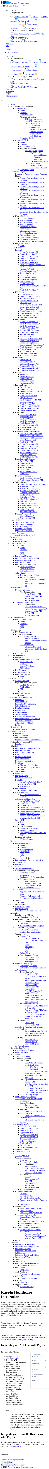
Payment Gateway (21, 17)
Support (18, 1259)
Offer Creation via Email (38, 1071)
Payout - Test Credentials (24, 752)
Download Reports (32, 1044)
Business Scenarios (22, 672)
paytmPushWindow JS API (30, 801)
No (11, 1462)
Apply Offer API (26, 417)
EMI (21, 689)
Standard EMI (30, 1082)
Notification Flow (22, 793)
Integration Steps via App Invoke (32, 1221)
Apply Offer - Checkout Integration (28, 1099)
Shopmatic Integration (28, 227)
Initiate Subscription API (29, 294)
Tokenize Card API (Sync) (30, 489)
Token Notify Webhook (29, 491)
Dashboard (14, 1358)
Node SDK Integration (23, 527)
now (25, 1427)
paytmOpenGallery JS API (30, 814)
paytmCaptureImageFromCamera (32, 812)
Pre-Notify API (25, 303)
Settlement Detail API (28, 366)
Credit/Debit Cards (27, 685)
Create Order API (31, 974)
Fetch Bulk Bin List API (29, 290)
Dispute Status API (27, 516)
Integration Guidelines (23, 778)
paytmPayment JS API (28, 790)
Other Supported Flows (33, 1173)
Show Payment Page (28, 277)
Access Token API (27, 282)
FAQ (8, 46)
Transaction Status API (28, 273)
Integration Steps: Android (34, 638)
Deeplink (23, 797)
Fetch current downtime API (30, 478)
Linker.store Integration (28, 231)
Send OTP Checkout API (29, 328)
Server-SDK (20, 820)
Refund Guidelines (27, 831)
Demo (22, 111)
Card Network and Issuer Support (28, 911)
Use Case (23, 1282)
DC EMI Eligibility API (29, 457)
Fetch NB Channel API (33, 991)
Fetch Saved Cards (27, 510)
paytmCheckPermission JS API (31, 807)
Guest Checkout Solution (24, 1050)
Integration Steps (26, 115)
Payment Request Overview (30, 1230)
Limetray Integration (27, 235)
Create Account (13, 52)
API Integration (21, 970)
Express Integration (32, 1107)
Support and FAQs (27, 1287)
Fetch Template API (27, 404)
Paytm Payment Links (23, 619)
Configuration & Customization (32, 877)
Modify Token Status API (29, 499)
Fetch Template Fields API (30, 406)
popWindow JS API (27, 803)
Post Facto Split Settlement (35, 1171)
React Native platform (37, 165)
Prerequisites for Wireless (29, 1162)
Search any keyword (8, 5)
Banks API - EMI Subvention (31, 434)
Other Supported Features (29, 1223)
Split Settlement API (27, 362)
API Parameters (26, 1225)
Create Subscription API (34, 995)
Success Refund (21, 714)
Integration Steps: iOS (33, 647)
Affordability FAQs (22, 1152)
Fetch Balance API (32, 987)
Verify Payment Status (33, 885)
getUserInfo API (26, 786)
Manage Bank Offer (32, 1073)
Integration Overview (28, 873)
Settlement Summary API (29, 364)
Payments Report (31, 1040)
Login (9, 49)
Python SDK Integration (24, 531)
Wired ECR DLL (26, 1211)
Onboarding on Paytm (28, 966)
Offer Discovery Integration (25, 1097)
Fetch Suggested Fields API (30, 400)
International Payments (23, 556)
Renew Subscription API (29, 307)
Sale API (28, 1177)
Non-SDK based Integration (35, 121)
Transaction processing (38, 158)
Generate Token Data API (29, 493)
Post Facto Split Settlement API (27, 558)
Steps (22, 552)
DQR (27, 949)
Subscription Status (22, 706)
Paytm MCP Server (27, 1266)
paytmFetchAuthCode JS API (31, 782)
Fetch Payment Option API (30, 256)
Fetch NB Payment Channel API (32, 265)
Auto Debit (19, 546)
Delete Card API (26, 501)
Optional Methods (41, 161)
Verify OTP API (31, 985)
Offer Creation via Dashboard (36, 1068)
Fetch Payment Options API (35, 980)
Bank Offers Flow (31, 959)
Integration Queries (27, 138)
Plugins (23, 1122)
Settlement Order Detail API (30, 368)
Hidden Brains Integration (29, 237)
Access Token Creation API (35, 976)
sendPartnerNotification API (30, 795)
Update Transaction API (29, 254)
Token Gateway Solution (29, 575)
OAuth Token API (27, 284)
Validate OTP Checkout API (30, 330)
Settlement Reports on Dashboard (27, 1255)
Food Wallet (18, 34)
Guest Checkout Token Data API (32, 484)
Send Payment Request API (35, 607)
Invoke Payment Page (33, 883)
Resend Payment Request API (36, 609)
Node (22, 824)
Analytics (23, 1029)
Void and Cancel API (33, 1238)
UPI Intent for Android (28, 636)
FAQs (22, 246)
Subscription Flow (32, 961)
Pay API (28, 978)
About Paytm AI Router (29, 917)
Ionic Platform (34, 125)
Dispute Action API (27, 518)
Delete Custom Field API (29, 408)
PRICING (9, 44)
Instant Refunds (21, 541)
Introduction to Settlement (25, 1244)
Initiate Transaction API (29, 252)
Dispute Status (20, 710)
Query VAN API (26, 465)
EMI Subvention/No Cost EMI (36, 1084)
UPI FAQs (19, 653)
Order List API (25, 275)
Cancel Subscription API (29, 309)
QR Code (34, 17)
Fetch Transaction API (28, 396)
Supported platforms (27, 146)
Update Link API (26, 389)
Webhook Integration (23, 1149)
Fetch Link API (26, 393)
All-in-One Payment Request (26, 603)
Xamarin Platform (36, 132)
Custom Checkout (27, 666)
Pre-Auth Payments (22, 562)
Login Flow (19, 780)
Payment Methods (22, 759)
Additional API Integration (25, 799)
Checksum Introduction (29, 765)
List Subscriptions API (28, 317)
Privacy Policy (19, 1465)
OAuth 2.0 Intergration (28, 1278)
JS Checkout (24, 668)
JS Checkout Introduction (24, 869)
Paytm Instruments (32, 938)
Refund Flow (25, 953)
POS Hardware (31, 41)
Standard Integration (32, 1105)
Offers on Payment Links (34, 1120)
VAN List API (25, 467)
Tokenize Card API (27, 486)
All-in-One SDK (21, 108)
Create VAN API (26, 461)
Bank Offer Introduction (34, 1063)
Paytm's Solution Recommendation (28, 740)
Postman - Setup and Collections (27, 748)
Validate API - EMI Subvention (32, 438)
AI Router (31, 29)
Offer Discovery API (28, 415)
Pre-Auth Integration (27, 567)
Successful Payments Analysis (36, 1031)
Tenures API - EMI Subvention (31, 436)
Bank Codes (19, 755)
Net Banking (25, 687)
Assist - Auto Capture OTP (25, 535)
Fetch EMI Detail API (28, 267)
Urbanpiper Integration (28, 239)
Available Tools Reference (30, 1274)
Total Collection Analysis (34, 1033)
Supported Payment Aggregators (32, 926)
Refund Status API (27, 377)
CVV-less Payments (22, 907)
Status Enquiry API (32, 1179)
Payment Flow (20, 788)
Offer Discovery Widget (29, 1095)
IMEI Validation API (28, 455)
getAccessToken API (28, 784)
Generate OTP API (32, 983)
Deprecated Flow (21, 736)
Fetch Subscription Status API (31, 313)
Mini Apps (19, 774)
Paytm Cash (31, 34)
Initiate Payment (31, 881)
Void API (28, 1181)
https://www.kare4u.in (13, 1446)
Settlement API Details (23, 1257)
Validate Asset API (27, 383)
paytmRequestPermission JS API (32, 809)
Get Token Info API (27, 497)
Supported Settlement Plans (25, 1251)
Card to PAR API (26, 495)
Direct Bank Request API (29, 279)
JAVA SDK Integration (24, 524)
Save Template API (27, 402)
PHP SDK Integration (23, 529)
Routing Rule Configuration (30, 932)
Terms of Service (7, 1465)
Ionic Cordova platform (38, 168)
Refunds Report (31, 1042)
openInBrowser (26, 805)
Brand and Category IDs (38, 1090)
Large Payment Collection (25, 560)
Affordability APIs (22, 1124)
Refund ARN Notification (25, 717)
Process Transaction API (29, 271)
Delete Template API (28, 410)
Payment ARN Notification (25, 704)
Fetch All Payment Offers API (36, 999)
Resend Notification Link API (31, 391)
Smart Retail (17, 41)
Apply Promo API (27, 423)
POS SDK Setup (26, 1196)
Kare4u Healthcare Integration (31, 241)
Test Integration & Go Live (30, 888)
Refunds (18, 539)
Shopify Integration (27, 218)
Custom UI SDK (21, 140)
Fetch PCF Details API (28, 258)
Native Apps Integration (34, 151)
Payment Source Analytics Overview (29, 860)
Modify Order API (32, 997)
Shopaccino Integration (28, 222)
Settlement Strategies (23, 1249)
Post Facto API (30, 1183)
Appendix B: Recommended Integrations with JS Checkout (31, 897)
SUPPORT (10, 91)
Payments (18, 250)
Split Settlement (21, 1253)
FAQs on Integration (27, 839)
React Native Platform (37, 130)
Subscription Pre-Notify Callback (27, 719)
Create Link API (26, 387)
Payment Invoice (25, 21)
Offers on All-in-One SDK (35, 1116)
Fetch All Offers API (28, 419)
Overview (23, 113)
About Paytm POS (22, 1156)
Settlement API (25, 360)
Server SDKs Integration (24, 522)
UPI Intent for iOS (27, 645)
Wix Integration (26, 220)
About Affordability (22, 1056)
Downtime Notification (24, 721)
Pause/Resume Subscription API (32, 311)
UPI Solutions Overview (24, 632)
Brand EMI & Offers (37, 1088)
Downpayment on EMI (33, 1092)
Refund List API (26, 379)
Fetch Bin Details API (28, 260)
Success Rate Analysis (33, 1035)
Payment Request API (33, 1234)
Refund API (24, 374)
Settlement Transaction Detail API (32, 370)
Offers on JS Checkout (33, 1111)
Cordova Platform (36, 127)
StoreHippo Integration (28, 233)
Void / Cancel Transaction (34, 1168)
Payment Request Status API (35, 1236)
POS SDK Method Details (30, 1198)
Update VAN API (26, 463)
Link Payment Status (23, 708)
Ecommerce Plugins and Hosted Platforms (31, 174)
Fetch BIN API (30, 989)
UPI (21, 691)
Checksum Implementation (30, 767)
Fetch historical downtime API (31, 480)
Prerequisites (24, 852)
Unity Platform (35, 136)
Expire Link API (26, 398)
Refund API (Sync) (27, 381)
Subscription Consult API (29, 355)
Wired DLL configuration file (31, 1213)
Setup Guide (24, 1270)
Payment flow (25, 936)
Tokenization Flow (32, 957)
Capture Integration (27, 569)
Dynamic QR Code (22, 590)
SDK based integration (33, 119)
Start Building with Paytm (25, 729)
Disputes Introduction (23, 843)
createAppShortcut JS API (30, 818)
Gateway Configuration (29, 930)
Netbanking (29, 947)
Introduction (19, 657)
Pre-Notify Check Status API (31, 305)
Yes (5, 1462)
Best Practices (20, 670)
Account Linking (40, 155)
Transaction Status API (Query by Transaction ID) (36, 1011)
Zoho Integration (26, 225)
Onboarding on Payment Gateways (33, 968)
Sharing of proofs (26, 850)
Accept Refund (21, 712)
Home (12, 104)
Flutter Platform (35, 134)
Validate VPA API (27, 269)
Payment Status (21, 702)
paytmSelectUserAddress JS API (32, 816)
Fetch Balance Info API (29, 263)
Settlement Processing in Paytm (27, 1247)
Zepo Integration (26, 229)
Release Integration (27, 571)
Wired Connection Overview (31, 1209)
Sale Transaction (31, 1166)
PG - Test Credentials (23, 750)
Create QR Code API (33, 594)
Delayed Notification (23, 757)
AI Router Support (22, 1046)
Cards (27, 945)
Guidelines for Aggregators (30, 828)
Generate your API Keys (24, 1340)
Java (21, 822)
